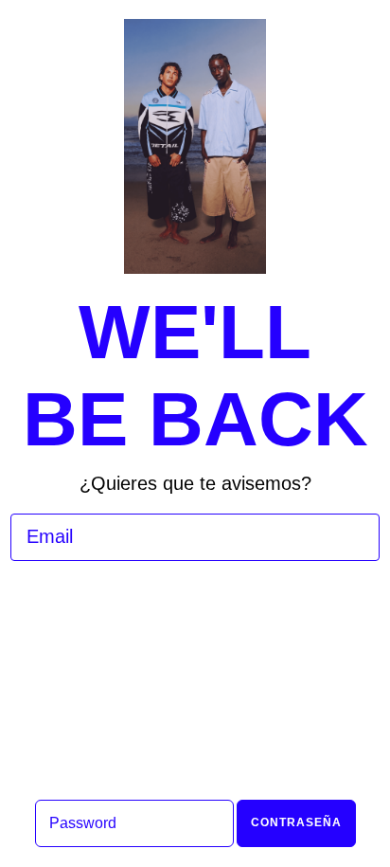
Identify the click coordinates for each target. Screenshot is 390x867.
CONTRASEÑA (296, 822)
